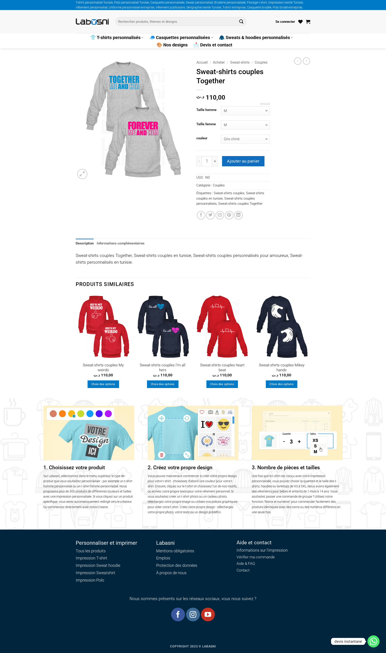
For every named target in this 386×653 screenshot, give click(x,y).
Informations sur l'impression (262, 550)
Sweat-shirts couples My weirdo (103, 367)
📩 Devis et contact (212, 45)
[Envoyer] (241, 21)
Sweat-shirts (240, 62)
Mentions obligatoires (175, 551)
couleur (202, 138)
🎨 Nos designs (172, 45)
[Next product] (297, 61)
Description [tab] (85, 243)
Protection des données (176, 565)
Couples (261, 62)
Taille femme (206, 124)
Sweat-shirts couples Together (240, 204)
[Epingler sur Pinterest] (229, 215)
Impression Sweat (91, 565)
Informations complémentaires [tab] (121, 243)
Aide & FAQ (246, 563)
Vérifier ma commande (256, 557)
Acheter (219, 62)
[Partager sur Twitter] (210, 215)
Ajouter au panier (243, 161)
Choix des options (103, 384)
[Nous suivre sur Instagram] (193, 614)
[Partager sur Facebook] (201, 215)
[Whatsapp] (373, 641)
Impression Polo (90, 580)
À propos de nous (171, 572)
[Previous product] (306, 61)
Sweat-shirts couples (229, 193)
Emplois (163, 558)
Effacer (265, 104)
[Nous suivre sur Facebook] (178, 614)
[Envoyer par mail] (220, 215)
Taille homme (206, 110)
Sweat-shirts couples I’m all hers (162, 367)
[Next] (309, 345)
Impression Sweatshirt (95, 572)
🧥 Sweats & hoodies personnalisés (254, 37)
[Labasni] (92, 21)
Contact (243, 570)
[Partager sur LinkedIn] (238, 215)
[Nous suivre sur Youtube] (208, 614)
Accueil (202, 62)
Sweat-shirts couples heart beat (222, 367)
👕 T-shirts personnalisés (115, 37)
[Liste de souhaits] (300, 22)
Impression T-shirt (91, 558)
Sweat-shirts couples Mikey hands (281, 367)
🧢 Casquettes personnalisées (179, 37)
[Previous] (76, 345)
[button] (285, 22)
